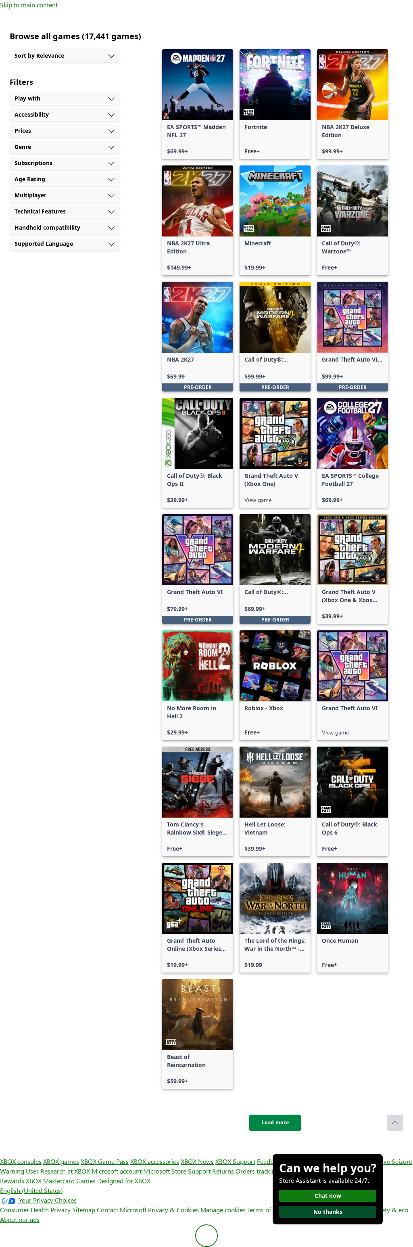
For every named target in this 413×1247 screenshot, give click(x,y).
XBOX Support (235, 1161)
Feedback (270, 1161)
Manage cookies (223, 1209)
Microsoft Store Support (177, 1171)
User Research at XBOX (59, 1171)
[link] (197, 104)
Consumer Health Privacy (35, 1209)
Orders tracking (257, 1171)
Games (86, 1180)
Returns (223, 1171)
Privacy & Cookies (173, 1209)
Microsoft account (117, 1171)
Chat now (328, 1195)
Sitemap (83, 1209)
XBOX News (197, 1161)
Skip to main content (29, 4)
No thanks (327, 1212)
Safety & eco (390, 1209)
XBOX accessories (154, 1161)
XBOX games (61, 1161)
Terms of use (264, 1209)
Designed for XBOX (123, 1180)
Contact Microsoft (121, 1209)
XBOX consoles (21, 1161)
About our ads (20, 1219)
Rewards (12, 1180)
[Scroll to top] (395, 1123)
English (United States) (31, 1190)
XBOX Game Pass (105, 1161)
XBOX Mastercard (50, 1180)
